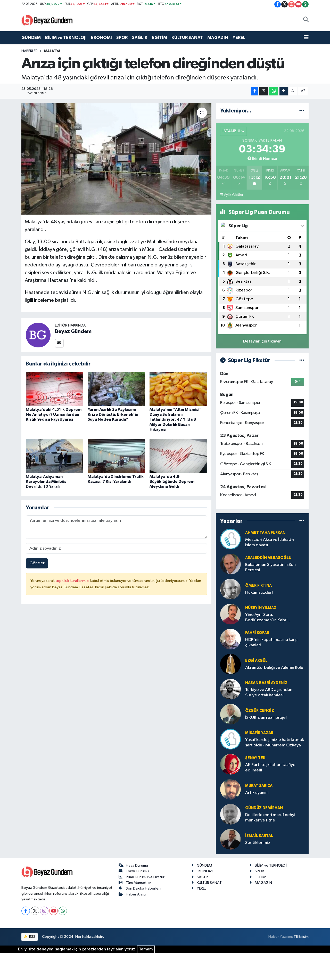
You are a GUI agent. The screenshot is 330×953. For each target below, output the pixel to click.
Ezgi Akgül (256, 661)
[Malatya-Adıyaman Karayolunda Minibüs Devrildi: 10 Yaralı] (54, 455)
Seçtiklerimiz (257, 843)
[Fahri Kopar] (230, 639)
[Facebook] (25, 911)
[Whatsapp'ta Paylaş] (273, 91)
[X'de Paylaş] (263, 91)
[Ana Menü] (306, 37)
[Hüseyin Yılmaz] (230, 614)
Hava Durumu (137, 865)
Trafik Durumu (137, 871)
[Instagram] (44, 911)
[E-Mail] (59, 343)
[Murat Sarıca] (230, 789)
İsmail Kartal (259, 836)
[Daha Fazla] (283, 91)
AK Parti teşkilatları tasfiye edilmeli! (270, 767)
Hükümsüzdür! (259, 592)
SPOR (122, 37)
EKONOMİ (101, 37)
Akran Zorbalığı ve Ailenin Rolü (274, 667)
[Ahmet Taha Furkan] (230, 539)
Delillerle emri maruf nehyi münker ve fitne (270, 817)
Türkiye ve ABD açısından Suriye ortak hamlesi (268, 692)
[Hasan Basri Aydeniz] (230, 689)
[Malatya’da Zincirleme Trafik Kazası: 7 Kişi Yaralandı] (116, 455)
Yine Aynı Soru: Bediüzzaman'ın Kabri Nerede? (266, 618)
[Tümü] (301, 111)
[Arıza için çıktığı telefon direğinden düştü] (116, 159)
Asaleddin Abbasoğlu (268, 558)
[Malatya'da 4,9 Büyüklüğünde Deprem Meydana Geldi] (178, 455)
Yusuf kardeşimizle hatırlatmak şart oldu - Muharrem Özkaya (274, 742)
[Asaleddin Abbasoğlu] (230, 564)
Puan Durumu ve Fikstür (145, 877)
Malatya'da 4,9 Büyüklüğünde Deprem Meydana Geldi (172, 481)
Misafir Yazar (259, 733)
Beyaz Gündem (73, 331)
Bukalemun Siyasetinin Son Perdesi (270, 567)
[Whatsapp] (63, 911)
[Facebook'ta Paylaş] (254, 91)
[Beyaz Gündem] (38, 335)
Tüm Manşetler (138, 883)
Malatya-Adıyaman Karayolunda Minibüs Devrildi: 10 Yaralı (46, 481)
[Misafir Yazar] (230, 739)
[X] (35, 911)
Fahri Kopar (257, 633)
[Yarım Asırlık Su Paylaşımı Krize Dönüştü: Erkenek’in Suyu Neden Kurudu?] (116, 389)
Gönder (37, 563)
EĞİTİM (159, 37)
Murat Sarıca (259, 786)
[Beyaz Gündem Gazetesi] (47, 19)
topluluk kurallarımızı (72, 581)
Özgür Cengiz (259, 711)
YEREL (239, 37)
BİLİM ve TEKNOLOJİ (66, 37)
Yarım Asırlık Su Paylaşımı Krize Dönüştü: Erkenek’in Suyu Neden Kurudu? (113, 414)
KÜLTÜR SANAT (187, 37)
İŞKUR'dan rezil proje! (266, 717)
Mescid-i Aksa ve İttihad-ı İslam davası (269, 542)
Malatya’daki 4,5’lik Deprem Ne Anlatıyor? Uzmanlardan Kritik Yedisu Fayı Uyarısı (53, 414)
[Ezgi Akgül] (230, 664)
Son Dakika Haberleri (143, 888)
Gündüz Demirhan (264, 808)
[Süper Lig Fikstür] (301, 360)
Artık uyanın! (257, 793)
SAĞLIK (139, 37)
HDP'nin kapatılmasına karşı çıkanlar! (271, 642)
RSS (31, 937)
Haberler (29, 51)
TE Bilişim (301, 937)
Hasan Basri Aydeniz (266, 683)
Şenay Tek (255, 758)
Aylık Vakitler (233, 195)
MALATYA (52, 51)
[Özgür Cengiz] (230, 714)
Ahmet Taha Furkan (265, 533)
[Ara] (306, 20)
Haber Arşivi (136, 894)
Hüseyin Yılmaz (260, 608)
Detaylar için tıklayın (262, 341)
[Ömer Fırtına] (230, 589)
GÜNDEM (31, 37)
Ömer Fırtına (258, 586)
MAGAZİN (217, 37)
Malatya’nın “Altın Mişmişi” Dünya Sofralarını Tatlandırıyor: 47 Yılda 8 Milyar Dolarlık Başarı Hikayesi (176, 419)
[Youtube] (53, 911)
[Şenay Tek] (230, 764)
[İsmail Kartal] (230, 839)
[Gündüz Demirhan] (230, 814)
